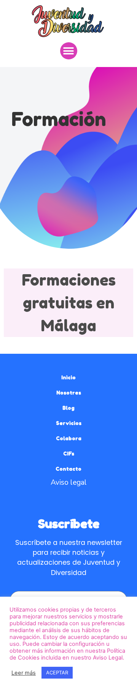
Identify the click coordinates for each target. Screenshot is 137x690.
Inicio (68, 377)
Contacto (68, 469)
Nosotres (68, 393)
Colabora (68, 438)
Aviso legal (69, 482)
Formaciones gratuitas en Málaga (69, 303)
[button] (68, 50)
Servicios (68, 423)
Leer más (23, 672)
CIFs (68, 453)
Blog (68, 408)
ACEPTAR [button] (57, 672)
